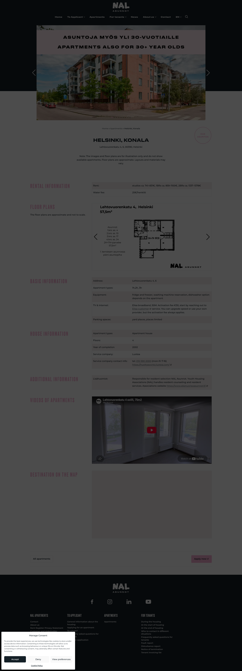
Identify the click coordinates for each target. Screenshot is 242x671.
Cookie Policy (37, 666)
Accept (15, 659)
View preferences (61, 659)
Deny (38, 659)
